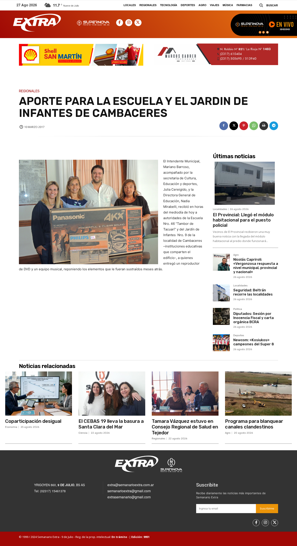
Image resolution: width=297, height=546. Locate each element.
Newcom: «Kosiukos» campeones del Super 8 (253, 342)
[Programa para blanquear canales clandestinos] (258, 393)
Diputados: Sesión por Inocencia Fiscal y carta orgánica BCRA (253, 318)
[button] (267, 5)
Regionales (29, 91)
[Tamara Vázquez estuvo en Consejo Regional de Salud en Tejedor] (185, 393)
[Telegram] (273, 125)
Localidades (220, 209)
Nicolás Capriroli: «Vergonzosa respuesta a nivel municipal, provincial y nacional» (255, 265)
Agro (236, 255)
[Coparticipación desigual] (38, 393)
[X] (137, 22)
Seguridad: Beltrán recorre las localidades (253, 292)
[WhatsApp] (253, 125)
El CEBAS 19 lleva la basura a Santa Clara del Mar (111, 424)
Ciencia (82, 433)
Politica (237, 309)
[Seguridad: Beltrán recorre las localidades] (221, 292)
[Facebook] (119, 22)
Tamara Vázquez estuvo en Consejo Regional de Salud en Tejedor (185, 427)
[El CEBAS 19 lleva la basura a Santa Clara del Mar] (111, 393)
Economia (11, 427)
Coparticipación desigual (33, 421)
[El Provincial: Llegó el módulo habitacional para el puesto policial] (245, 183)
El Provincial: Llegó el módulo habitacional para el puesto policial (243, 220)
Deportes (238, 335)
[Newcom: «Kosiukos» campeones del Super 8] (221, 342)
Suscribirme (267, 508)
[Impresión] (263, 125)
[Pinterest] (243, 125)
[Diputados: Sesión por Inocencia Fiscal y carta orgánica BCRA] (221, 316)
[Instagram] (128, 22)
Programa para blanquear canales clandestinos (254, 424)
